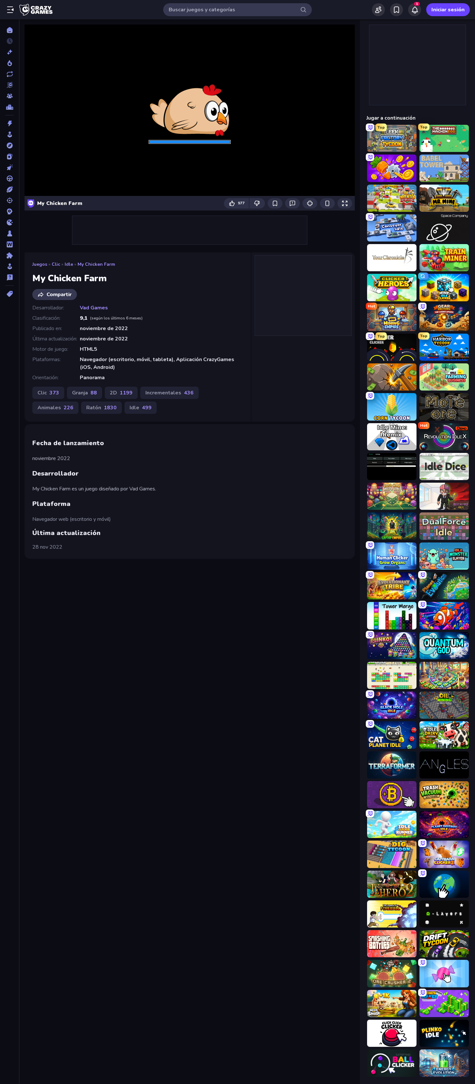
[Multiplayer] (9, 96)
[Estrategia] (9, 211)
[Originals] (9, 85)
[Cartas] (9, 156)
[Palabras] (9, 244)
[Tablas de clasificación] (9, 107)
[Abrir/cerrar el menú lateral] (10, 9)
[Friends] (378, 9)
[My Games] (396, 9)
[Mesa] (9, 233)
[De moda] (9, 63)
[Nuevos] (9, 52)
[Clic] (9, 167)
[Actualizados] (9, 74)
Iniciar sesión (448, 9)
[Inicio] (9, 30)
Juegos (39, 264)
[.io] (9, 222)
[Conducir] (9, 178)
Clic (56, 264)
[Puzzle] (9, 255)
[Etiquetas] (9, 293)
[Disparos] (9, 200)
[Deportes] (9, 189)
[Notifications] (414, 9)
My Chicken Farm (96, 264)
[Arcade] (9, 134)
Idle (69, 264)
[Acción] (9, 123)
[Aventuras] (9, 145)
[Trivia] (9, 277)
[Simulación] (9, 266)
